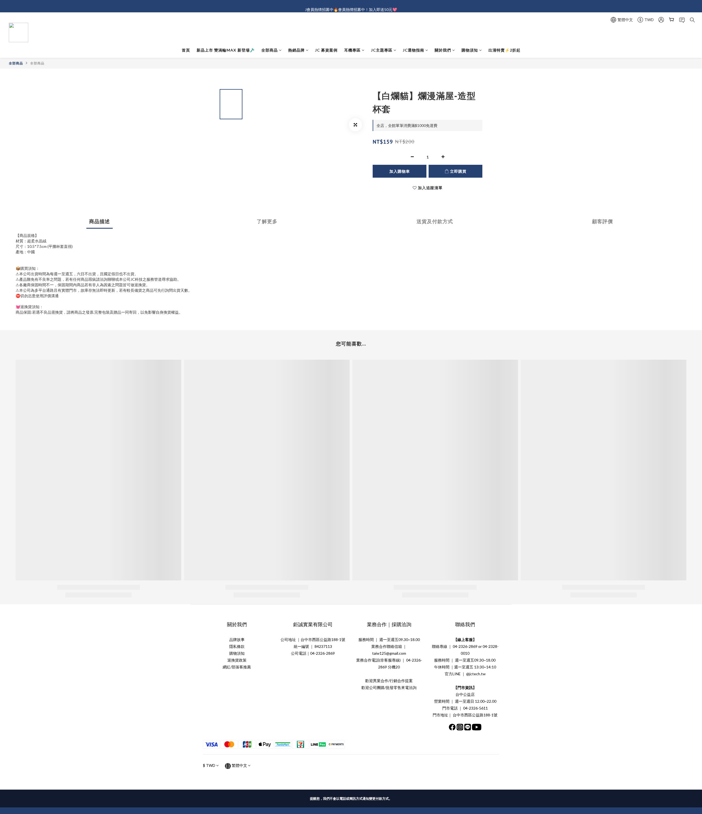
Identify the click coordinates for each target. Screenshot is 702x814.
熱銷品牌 (296, 50)
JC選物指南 (413, 50)
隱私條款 (237, 646)
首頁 (186, 50)
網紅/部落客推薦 (237, 667)
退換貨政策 (237, 660)
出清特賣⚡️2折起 (504, 50)
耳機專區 (352, 50)
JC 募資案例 (326, 50)
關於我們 (443, 50)
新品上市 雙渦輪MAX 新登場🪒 (226, 50)
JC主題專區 (381, 50)
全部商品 (269, 50)
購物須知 (470, 50)
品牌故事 (237, 639)
